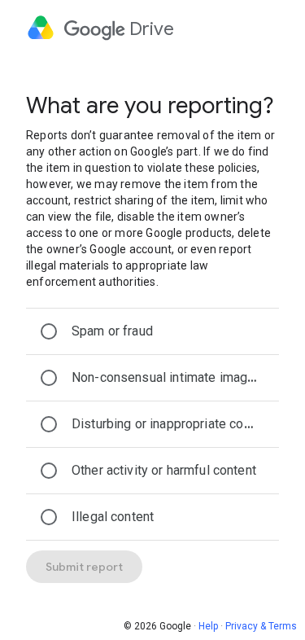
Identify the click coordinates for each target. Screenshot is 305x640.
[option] (152, 331)
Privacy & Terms (261, 626)
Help (208, 626)
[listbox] (152, 424)
